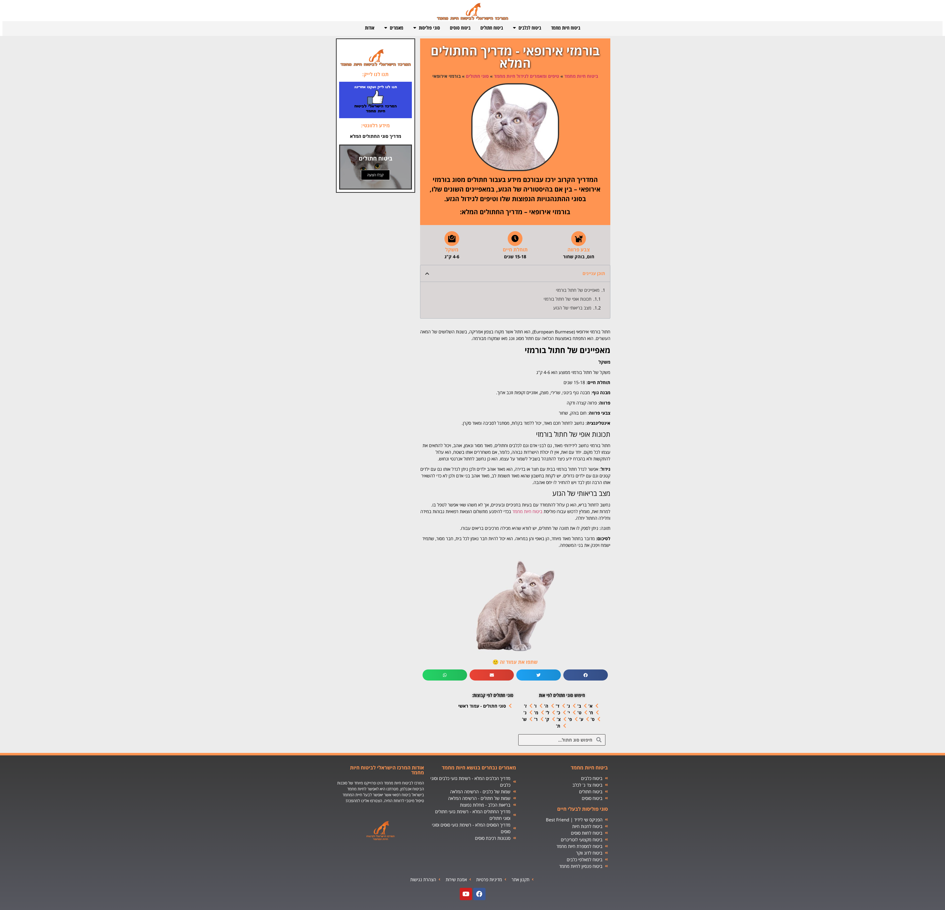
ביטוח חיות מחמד (565, 27)
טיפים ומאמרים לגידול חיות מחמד (526, 76)
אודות (369, 27)
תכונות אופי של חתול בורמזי (567, 299)
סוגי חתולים (477, 76)
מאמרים (396, 27)
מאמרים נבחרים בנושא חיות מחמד (479, 767)
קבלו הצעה (375, 174)
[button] (427, 273)
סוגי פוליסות (429, 27)
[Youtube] (466, 894)
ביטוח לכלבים (530, 27)
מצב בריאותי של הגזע (572, 308)
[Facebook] (479, 894)
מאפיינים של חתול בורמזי (577, 290)
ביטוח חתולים (491, 27)
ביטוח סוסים (460, 27)
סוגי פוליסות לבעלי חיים (582, 809)
